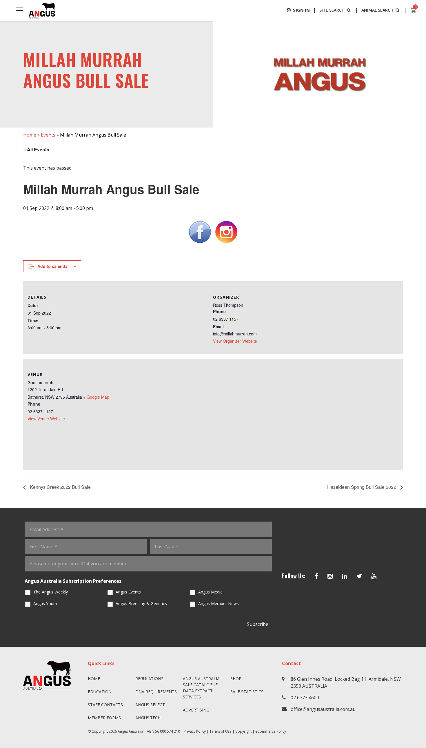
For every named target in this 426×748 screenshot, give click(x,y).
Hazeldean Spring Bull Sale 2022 (362, 487)
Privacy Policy (195, 731)
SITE (332, 10)
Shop (235, 678)
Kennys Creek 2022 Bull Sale (60, 487)
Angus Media (210, 592)
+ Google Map (96, 397)
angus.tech (148, 717)
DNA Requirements (156, 691)
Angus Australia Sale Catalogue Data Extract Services (201, 688)
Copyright (243, 731)
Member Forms (104, 717)
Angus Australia (130, 731)
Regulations (149, 678)
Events (48, 135)
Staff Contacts (105, 704)
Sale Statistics (246, 691)
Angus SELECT (150, 704)
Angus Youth (45, 603)
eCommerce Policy (270, 731)
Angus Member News (218, 603)
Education (100, 691)
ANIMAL (377, 10)
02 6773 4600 (305, 697)
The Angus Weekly (50, 592)
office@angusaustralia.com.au (323, 709)
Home (29, 135)
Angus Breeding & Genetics (141, 603)
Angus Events (128, 592)
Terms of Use (221, 731)
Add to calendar (53, 266)
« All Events (36, 149)
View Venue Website (46, 419)
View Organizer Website (235, 341)
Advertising (196, 710)
